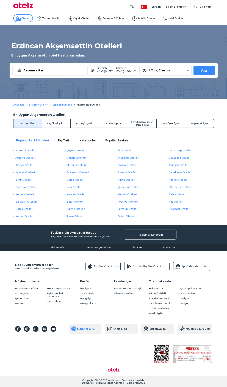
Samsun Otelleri (128, 209)
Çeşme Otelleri (76, 150)
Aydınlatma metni (159, 303)
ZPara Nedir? (88, 293)
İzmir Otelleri (23, 179)
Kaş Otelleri (176, 201)
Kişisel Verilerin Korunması (55, 294)
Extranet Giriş (86, 328)
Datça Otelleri (24, 209)
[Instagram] (27, 329)
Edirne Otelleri (76, 209)
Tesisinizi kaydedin (150, 234)
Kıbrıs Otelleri (126, 179)
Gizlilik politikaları (159, 308)
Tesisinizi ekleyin (175, 6)
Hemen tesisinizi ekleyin (128, 288)
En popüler (27, 123)
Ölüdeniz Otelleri (128, 157)
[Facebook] (18, 329)
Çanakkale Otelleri (180, 172)
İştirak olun (169, 247)
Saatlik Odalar (146, 18)
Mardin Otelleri (76, 165)
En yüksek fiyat (199, 123)
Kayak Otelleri (81, 18)
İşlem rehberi (54, 301)
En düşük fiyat (171, 123)
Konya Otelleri (24, 194)
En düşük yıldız (85, 123)
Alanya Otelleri (24, 165)
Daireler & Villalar (114, 18)
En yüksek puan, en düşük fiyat (142, 123)
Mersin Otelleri (127, 194)
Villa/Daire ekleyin (124, 293)
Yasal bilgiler (156, 313)
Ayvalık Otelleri (25, 172)
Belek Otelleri (177, 194)
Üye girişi (85, 298)
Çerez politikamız (190, 288)
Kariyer (184, 303)
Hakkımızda (156, 288)
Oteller (25, 18)
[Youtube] (53, 329)
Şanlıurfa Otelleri (128, 187)
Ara (204, 70)
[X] (35, 329)
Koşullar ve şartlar (159, 298)
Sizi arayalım (58, 247)
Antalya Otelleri (25, 157)
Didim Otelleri (126, 216)
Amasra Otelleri (127, 172)
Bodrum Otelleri (25, 187)
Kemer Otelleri (24, 216)
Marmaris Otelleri (180, 187)
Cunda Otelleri (127, 165)
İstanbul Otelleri (25, 150)
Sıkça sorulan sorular (59, 288)
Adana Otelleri (178, 179)
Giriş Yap (205, 6)
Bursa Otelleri (75, 179)
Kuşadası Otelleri (179, 209)
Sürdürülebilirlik (158, 293)
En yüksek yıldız (56, 123)
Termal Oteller (51, 18)
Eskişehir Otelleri (78, 172)
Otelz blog (120, 328)
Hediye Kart (87, 288)
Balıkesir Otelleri (26, 201)
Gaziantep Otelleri (180, 150)
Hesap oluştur (88, 303)
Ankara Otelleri (76, 157)
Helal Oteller (175, 18)
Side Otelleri (125, 150)
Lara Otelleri (74, 187)
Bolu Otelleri (75, 201)
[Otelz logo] (23, 7)
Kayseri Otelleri (76, 194)
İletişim (137, 247)
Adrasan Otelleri (179, 165)
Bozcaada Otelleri (180, 157)
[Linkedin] (44, 329)
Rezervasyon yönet (99, 247)
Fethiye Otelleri (128, 201)
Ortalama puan (113, 123)
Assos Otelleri (75, 216)
